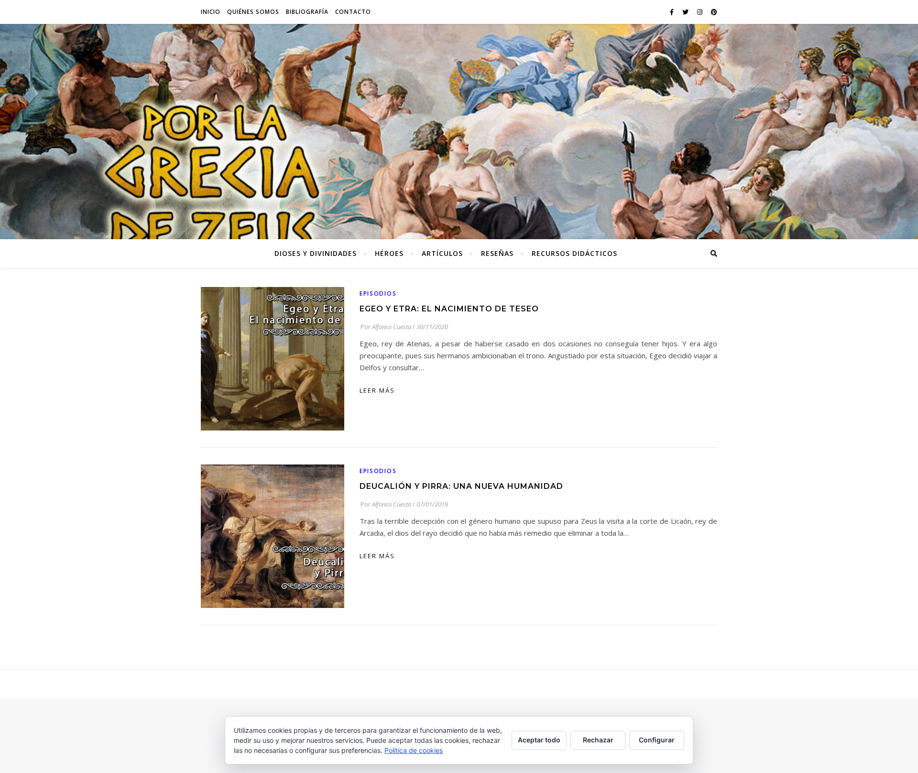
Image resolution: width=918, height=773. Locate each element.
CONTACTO (353, 12)
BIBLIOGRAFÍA (307, 12)
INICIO (210, 12)
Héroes (389, 253)
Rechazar (598, 740)
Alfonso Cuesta (391, 326)
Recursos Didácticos (574, 253)
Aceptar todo (539, 740)
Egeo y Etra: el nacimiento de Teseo (449, 308)
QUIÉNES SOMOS (253, 12)
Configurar (657, 740)
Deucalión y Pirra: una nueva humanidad (461, 486)
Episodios (378, 293)
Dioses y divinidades (315, 253)
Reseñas (497, 253)
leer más (377, 390)
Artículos (442, 253)
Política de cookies (413, 750)
